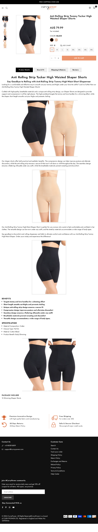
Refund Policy (55, 464)
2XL (73, 50)
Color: (56, 36)
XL (67, 50)
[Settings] (90, 8)
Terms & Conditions (58, 471)
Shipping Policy (56, 455)
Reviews (76, 70)
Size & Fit (40, 70)
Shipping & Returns (58, 70)
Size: (60, 45)
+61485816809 (10, 445)
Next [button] (46, 34)
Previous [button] (11, 34)
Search (53, 445)
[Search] (7, 8)
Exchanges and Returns (59, 461)
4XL (85, 50)
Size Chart (66, 45)
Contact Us (54, 448)
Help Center (55, 474)
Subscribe (8, 497)
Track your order (57, 452)
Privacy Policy (56, 467)
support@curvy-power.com (14, 449)
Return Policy (55, 458)
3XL (79, 50)
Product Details (24, 70)
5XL (91, 50)
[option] (28, 34)
